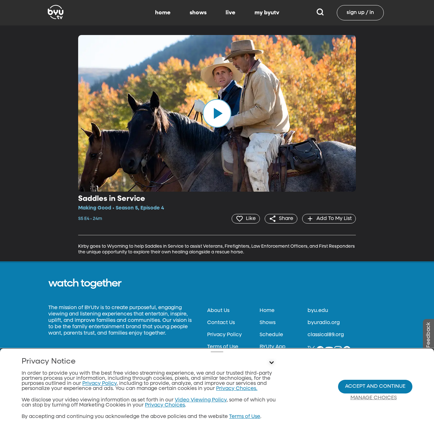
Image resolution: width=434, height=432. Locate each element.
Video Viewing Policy (201, 400)
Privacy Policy (224, 334)
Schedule (271, 334)
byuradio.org (324, 322)
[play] (217, 113)
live (230, 13)
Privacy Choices (165, 405)
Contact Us (221, 322)
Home (267, 310)
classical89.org (326, 334)
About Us (218, 310)
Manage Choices (373, 397)
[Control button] (272, 363)
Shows (267, 322)
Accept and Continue (375, 386)
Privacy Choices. (236, 388)
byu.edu (318, 310)
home (163, 13)
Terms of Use (222, 347)
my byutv (266, 13)
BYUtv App (272, 347)
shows (198, 13)
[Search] (320, 12)
